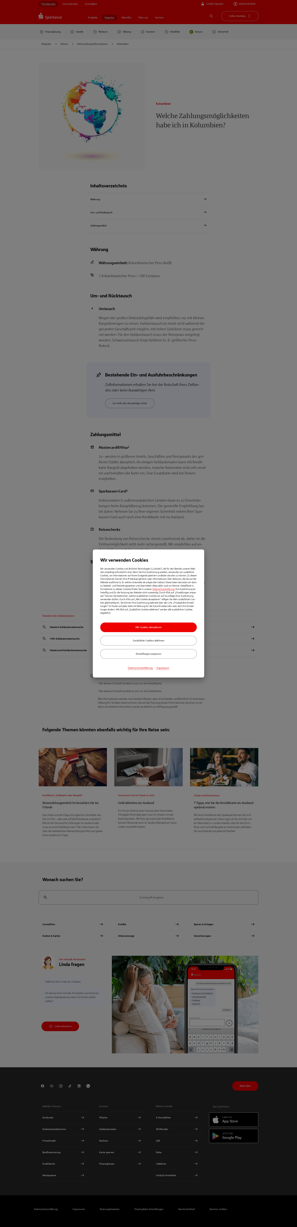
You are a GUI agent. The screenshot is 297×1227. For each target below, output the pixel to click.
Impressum (162, 667)
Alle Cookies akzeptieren (148, 627)
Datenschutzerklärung (163, 589)
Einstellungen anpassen (148, 654)
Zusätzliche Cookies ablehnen (148, 640)
